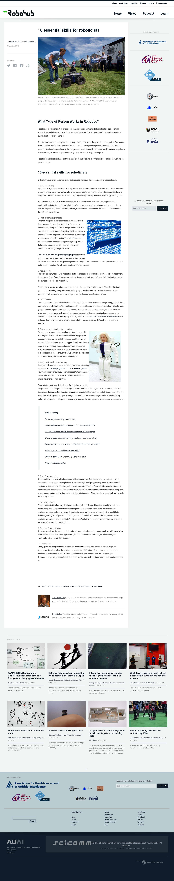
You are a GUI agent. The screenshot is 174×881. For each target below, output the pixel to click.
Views (132, 13)
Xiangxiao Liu (94, 683)
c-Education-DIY (48, 586)
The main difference (73, 238)
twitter (140, 820)
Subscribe (163, 208)
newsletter (61, 463)
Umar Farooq (135, 683)
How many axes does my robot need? (60, 419)
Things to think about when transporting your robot (65, 457)
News (118, 13)
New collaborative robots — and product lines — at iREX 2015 (70, 425)
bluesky (140, 822)
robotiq (59, 586)
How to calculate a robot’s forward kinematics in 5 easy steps (70, 432)
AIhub (10, 683)
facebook (141, 817)
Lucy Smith (20, 683)
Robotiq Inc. (30, 41)
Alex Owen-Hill (15, 41)
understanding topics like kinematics (104, 316)
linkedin (140, 815)
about (114, 3)
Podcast (148, 13)
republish (134, 3)
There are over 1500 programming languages (56, 255)
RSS (106, 825)
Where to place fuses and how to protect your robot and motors (70, 438)
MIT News (93, 740)
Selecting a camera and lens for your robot (62, 450)
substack (141, 812)
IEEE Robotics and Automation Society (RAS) (65, 680)
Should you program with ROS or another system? (67, 368)
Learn (164, 13)
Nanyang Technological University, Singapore (65, 735)
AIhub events (161, 3)
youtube (141, 825)
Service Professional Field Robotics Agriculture (82, 586)
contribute (123, 3)
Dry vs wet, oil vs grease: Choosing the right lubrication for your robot (73, 444)
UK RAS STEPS (148, 683)
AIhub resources (147, 3)
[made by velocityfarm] (149, 862)
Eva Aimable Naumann (108, 683)
